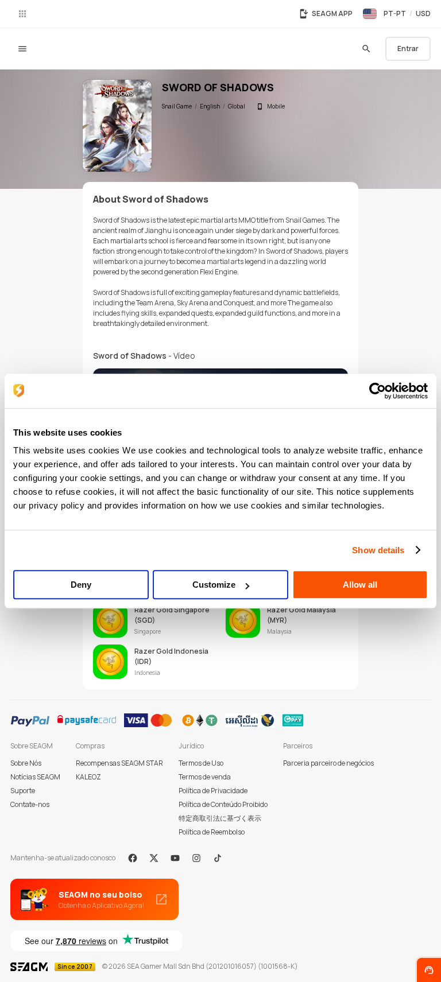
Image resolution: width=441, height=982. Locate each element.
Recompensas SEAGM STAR (119, 763)
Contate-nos (29, 804)
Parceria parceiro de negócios (328, 763)
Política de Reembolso (212, 832)
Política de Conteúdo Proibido (223, 804)
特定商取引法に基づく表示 (220, 818)
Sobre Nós (25, 763)
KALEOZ (88, 777)
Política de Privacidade (213, 790)
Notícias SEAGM (35, 777)
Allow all (360, 584)
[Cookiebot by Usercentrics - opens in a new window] (377, 390)
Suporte (22, 790)
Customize (213, 584)
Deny (81, 584)
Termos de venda (205, 777)
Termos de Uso (201, 763)
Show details (378, 550)
